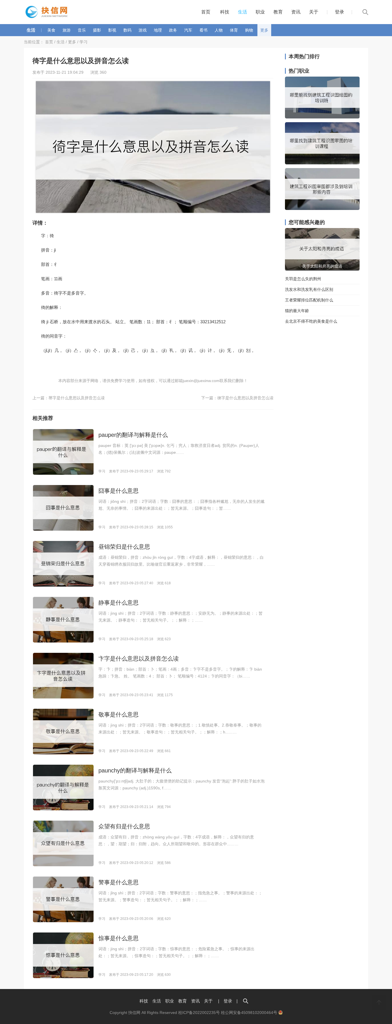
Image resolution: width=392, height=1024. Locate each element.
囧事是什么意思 (118, 491)
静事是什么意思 (118, 602)
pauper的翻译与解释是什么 (133, 435)
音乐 (82, 30)
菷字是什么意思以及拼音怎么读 (76, 398)
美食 (51, 30)
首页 (205, 11)
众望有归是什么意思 (124, 826)
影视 (112, 30)
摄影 (97, 30)
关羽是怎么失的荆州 (303, 279)
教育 (278, 11)
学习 (83, 42)
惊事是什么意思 (118, 938)
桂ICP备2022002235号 (199, 1012)
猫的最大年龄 (297, 310)
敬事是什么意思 (118, 714)
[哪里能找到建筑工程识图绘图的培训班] (322, 117)
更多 (264, 30)
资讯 (295, 11)
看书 (203, 30)
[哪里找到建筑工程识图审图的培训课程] (322, 163)
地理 (158, 30)
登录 (339, 11)
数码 (127, 30)
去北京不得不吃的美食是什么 (311, 321)
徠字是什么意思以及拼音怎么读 (245, 398)
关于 (313, 11)
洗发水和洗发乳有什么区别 (309, 289)
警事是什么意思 (118, 882)
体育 (234, 30)
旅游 (67, 30)
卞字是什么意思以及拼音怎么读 (138, 658)
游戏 (143, 30)
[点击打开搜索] (245, 1000)
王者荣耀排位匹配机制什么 (309, 300)
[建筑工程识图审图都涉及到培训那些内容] (322, 208)
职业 (260, 11)
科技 (224, 11)
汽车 (188, 30)
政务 (173, 30)
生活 (242, 11)
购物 (249, 30)
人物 (219, 30)
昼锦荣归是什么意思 (124, 547)
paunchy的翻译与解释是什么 (135, 770)
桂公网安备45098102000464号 (249, 1012)
